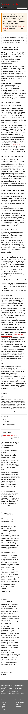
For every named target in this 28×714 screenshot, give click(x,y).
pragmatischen (16, 144)
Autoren (3, 709)
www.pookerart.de (22, 408)
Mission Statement (20, 702)
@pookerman (4, 411)
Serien (3, 706)
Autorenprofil (12, 411)
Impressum (18, 706)
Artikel (3, 704)
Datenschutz (18, 704)
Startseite (4, 702)
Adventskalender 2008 (10, 424)
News (3, 707)
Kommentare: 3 (6, 425)
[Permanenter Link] (18, 436)
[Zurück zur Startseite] (11, 4)
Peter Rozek (14, 435)
